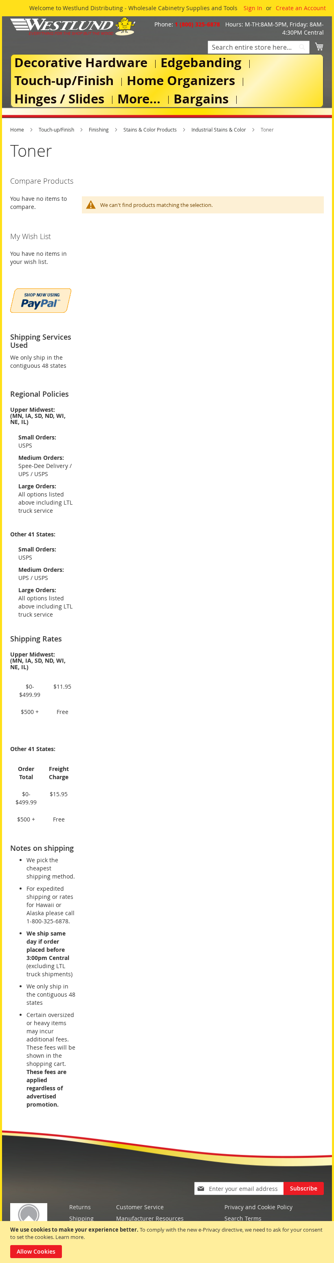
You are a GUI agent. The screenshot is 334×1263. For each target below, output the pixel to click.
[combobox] (259, 47)
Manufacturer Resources (150, 1218)
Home (17, 129)
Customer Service (140, 1207)
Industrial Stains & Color (219, 129)
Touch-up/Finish (57, 129)
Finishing (99, 129)
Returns (80, 1207)
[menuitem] (82, 62)
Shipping (81, 1218)
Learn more (69, 1237)
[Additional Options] (40, 299)
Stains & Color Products (150, 129)
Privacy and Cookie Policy (258, 1207)
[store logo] (73, 26)
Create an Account (301, 8)
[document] (168, 1242)
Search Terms (242, 1218)
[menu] (167, 81)
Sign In (253, 8)
